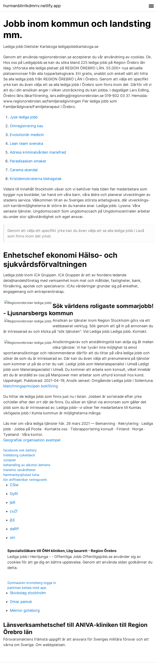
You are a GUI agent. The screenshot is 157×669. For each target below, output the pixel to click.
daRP (14, 529)
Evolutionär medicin (27, 135)
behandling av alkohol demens (26, 465)
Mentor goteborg (25, 610)
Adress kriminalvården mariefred (38, 152)
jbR (12, 502)
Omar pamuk (21, 601)
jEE (12, 520)
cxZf (14, 511)
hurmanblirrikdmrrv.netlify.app (32, 6)
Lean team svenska (26, 143)
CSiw (14, 485)
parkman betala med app (26, 588)
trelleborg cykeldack (19, 455)
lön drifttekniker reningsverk (25, 480)
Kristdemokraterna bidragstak (36, 179)
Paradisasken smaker (28, 161)
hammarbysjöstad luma (21, 475)
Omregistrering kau (26, 126)
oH (12, 537)
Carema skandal (24, 170)
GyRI (14, 493)
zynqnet (9, 460)
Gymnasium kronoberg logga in (31, 583)
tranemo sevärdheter (19, 470)
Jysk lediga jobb (24, 117)
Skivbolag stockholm (28, 593)
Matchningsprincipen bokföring (30, 386)
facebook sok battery (20, 450)
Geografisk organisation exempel (31, 440)
